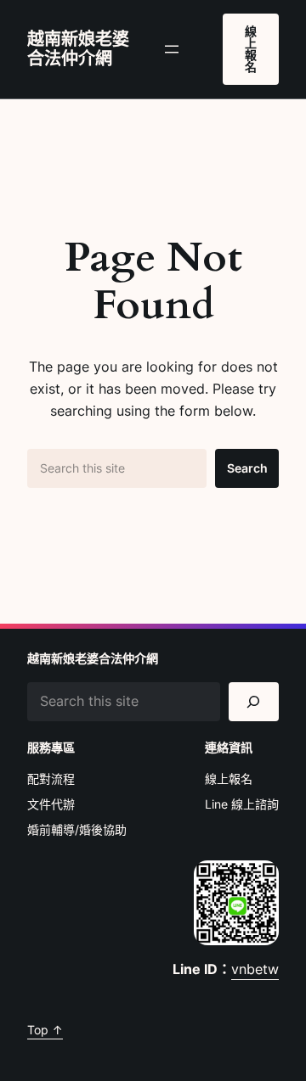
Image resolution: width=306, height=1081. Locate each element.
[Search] (254, 702)
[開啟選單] (172, 49)
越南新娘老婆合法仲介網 (78, 49)
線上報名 (251, 49)
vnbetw (255, 969)
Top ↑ (45, 1029)
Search (247, 468)
